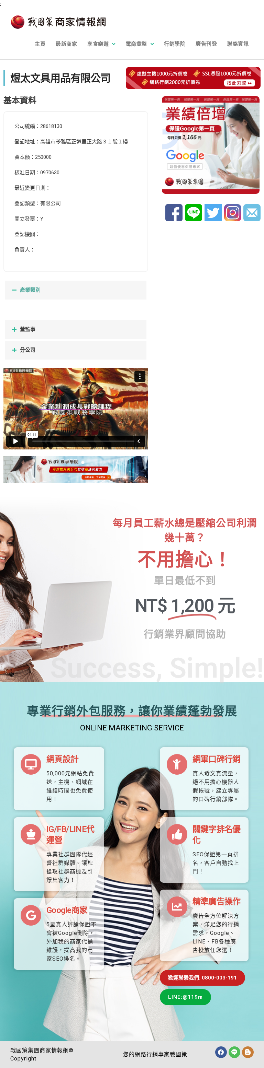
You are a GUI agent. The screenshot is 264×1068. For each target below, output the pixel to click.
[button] (75, 290)
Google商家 (66, 910)
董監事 (27, 329)
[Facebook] (221, 1052)
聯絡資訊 (238, 44)
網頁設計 (62, 759)
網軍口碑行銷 (216, 759)
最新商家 (66, 44)
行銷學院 (174, 44)
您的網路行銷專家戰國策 (155, 1054)
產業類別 (30, 290)
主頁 (40, 44)
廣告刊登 (206, 44)
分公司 (27, 350)
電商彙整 (136, 44)
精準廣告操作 (216, 901)
